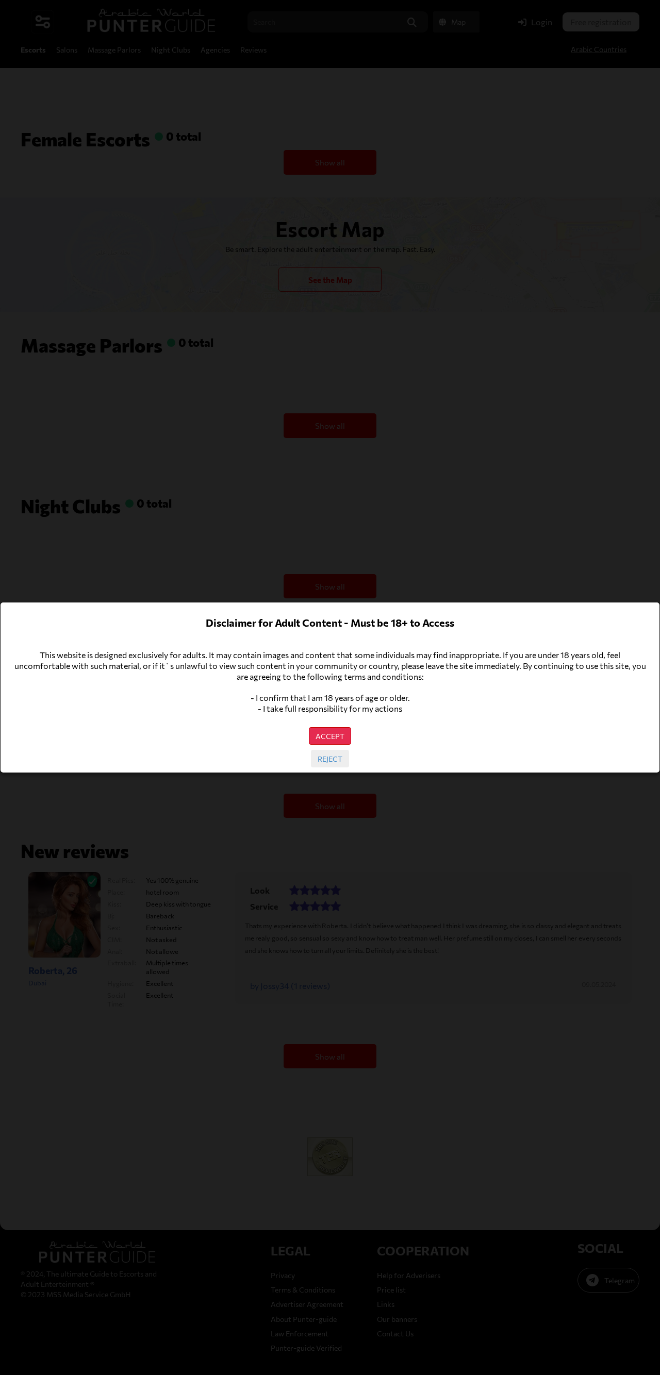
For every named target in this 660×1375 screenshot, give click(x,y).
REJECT (330, 758)
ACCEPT (330, 736)
